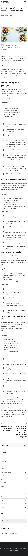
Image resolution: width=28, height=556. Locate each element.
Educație (3, 468)
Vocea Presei (10, 533)
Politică (3, 493)
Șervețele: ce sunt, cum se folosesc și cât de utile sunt (7, 428)
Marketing (3, 482)
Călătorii (3, 461)
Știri (2, 500)
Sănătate (7, 13)
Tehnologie (4, 504)
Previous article (6, 424)
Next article (23, 424)
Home (2, 13)
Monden (3, 486)
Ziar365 (16, 533)
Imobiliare (3, 475)
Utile (2, 507)
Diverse (3, 465)
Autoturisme (4, 458)
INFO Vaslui (4, 533)
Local (2, 479)
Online (3, 489)
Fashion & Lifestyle (6, 472)
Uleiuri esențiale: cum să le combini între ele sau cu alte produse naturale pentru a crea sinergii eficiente (21, 432)
